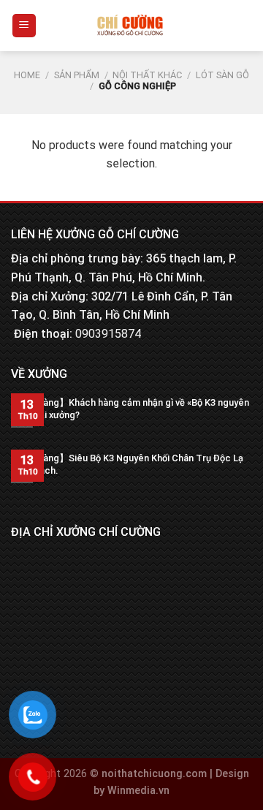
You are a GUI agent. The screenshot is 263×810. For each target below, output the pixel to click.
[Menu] (24, 26)
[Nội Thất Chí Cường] (130, 25)
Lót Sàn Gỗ (222, 74)
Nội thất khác (147, 74)
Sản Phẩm (76, 74)
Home (27, 74)
